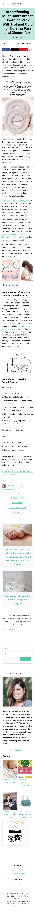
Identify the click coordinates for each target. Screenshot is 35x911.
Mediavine (19, 906)
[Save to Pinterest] (23, 49)
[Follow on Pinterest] (13, 673)
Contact (18, 884)
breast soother (17, 498)
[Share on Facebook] (6, 49)
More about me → (17, 750)
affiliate (17, 493)
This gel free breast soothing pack (16, 200)
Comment (26, 659)
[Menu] (3, 4)
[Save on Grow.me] (3, 53)
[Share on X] (14, 49)
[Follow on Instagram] (16, 673)
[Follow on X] (10, 673)
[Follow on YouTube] (20, 673)
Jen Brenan (11, 485)
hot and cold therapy (17, 507)
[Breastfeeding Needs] (17, 4)
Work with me (18, 888)
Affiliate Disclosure (18, 873)
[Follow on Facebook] (7, 673)
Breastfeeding (17, 503)
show (15, 285)
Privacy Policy (18, 870)
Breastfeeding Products (8, 489)
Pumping (17, 512)
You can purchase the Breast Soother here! (17, 473)
